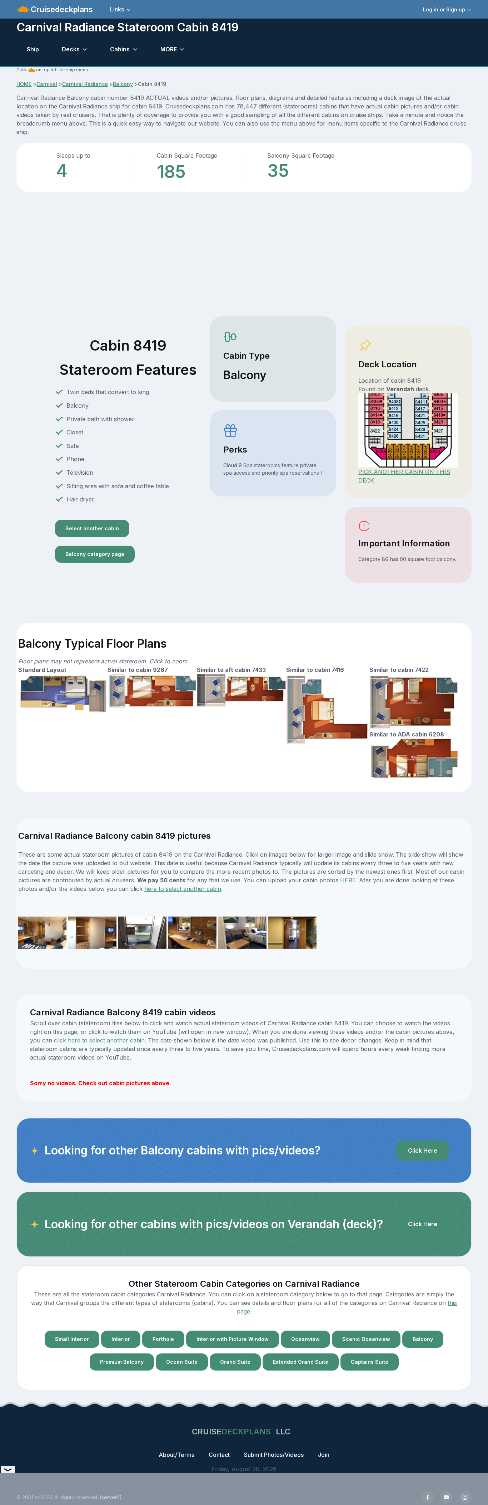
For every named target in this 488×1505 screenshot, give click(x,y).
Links (117, 9)
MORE (168, 49)
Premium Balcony (122, 1362)
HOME (23, 84)
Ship (33, 49)
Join (323, 1454)
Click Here (422, 1150)
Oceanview (305, 1339)
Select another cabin (92, 528)
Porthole (163, 1339)
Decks (71, 49)
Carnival (46, 84)
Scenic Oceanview (366, 1339)
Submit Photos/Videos (274, 1454)
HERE (348, 880)
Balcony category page (94, 554)
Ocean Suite (182, 1362)
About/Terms (176, 1454)
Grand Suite (235, 1362)
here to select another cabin (182, 888)
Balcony (123, 84)
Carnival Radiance (85, 84)
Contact (219, 1454)
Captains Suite (369, 1362)
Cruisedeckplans (61, 9)
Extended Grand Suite (300, 1362)
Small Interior (72, 1339)
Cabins (120, 49)
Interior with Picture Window (232, 1339)
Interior (120, 1339)
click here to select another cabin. (100, 1040)
